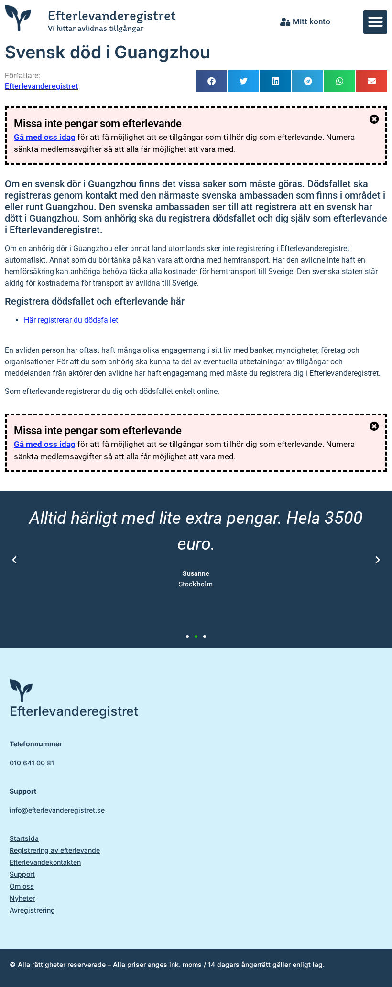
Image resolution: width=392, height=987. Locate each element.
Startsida (24, 838)
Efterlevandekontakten (45, 862)
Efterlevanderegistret (112, 15)
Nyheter (22, 898)
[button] (375, 22)
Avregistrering (32, 910)
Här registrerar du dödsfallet (71, 320)
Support (22, 874)
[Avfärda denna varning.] (374, 119)
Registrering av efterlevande (55, 850)
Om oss (22, 886)
